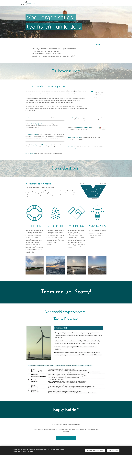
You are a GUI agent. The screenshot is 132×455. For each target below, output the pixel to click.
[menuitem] (75, 3)
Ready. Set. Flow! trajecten (32, 117)
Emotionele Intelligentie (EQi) (83, 127)
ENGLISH (97, 45)
